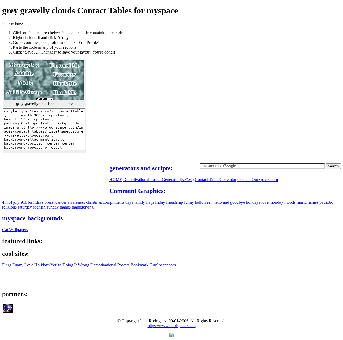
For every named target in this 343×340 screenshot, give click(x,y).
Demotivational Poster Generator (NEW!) (158, 179)
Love (28, 265)
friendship (174, 202)
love (265, 202)
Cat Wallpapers (15, 229)
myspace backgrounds (32, 218)
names (313, 202)
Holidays (42, 265)
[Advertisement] (296, 58)
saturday (25, 207)
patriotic (326, 202)
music (302, 202)
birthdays (35, 202)
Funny (17, 265)
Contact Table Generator (215, 179)
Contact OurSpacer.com (257, 179)
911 (24, 202)
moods (290, 202)
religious (9, 207)
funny (189, 202)
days (129, 202)
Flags (6, 265)
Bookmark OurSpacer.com (153, 265)
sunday (53, 207)
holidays (253, 202)
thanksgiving (83, 207)
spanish (39, 207)
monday (276, 202)
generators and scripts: (141, 168)
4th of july (11, 202)
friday (160, 202)
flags (150, 202)
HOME (115, 179)
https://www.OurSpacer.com (172, 325)
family (139, 202)
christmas (94, 202)
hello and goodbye (229, 202)
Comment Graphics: (137, 190)
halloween (203, 202)
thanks (65, 207)
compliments (113, 202)
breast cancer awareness (64, 202)
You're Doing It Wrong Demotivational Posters (89, 265)
